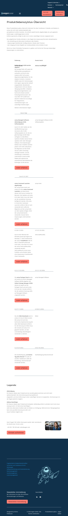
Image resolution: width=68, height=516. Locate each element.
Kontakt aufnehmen (16, 432)
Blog (43, 444)
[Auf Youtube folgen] (40, 497)
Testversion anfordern (59, 13)
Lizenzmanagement (12, 475)
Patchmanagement (12, 471)
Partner (50, 5)
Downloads (33, 446)
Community (37, 444)
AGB (43, 449)
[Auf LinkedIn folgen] (36, 497)
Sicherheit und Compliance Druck (16, 465)
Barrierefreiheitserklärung (37, 454)
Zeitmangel (10, 467)
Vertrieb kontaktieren (47, 13)
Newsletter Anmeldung (17, 501)
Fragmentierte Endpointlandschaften (17, 463)
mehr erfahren (21, 168)
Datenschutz (41, 451)
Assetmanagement (12, 473)
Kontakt (42, 446)
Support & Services (53, 2)
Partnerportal (59, 5)
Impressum (37, 449)
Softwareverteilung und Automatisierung (18, 469)
